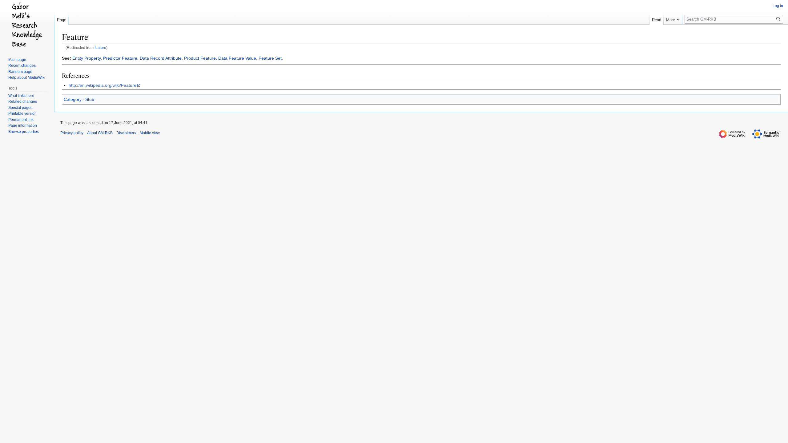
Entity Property (86, 58)
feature (100, 48)
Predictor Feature (120, 58)
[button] (673, 18)
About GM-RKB (100, 133)
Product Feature (200, 58)
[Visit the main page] (27, 24)
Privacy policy (71, 133)
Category (73, 99)
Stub (89, 99)
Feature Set (270, 58)
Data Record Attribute (161, 58)
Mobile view (150, 133)
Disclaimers (126, 133)
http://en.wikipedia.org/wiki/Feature (102, 85)
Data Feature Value (237, 58)
